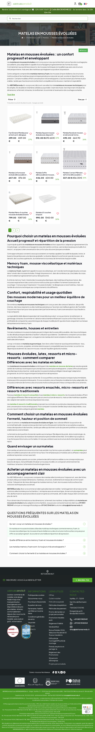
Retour (84, 50)
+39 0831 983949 (80, 619)
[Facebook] (53, 672)
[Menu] (91, 705)
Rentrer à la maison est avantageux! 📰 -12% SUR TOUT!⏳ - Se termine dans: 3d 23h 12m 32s (47, 11)
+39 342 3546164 (80, 623)
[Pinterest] (64, 672)
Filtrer (10, 99)
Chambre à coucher (33, 38)
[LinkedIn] (61, 672)
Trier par (81, 99)
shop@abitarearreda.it (72, 695)
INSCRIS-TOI (83, 580)
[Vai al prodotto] (20, 125)
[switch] (87, 711)
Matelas (46, 38)
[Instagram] (56, 672)
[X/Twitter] (58, 672)
